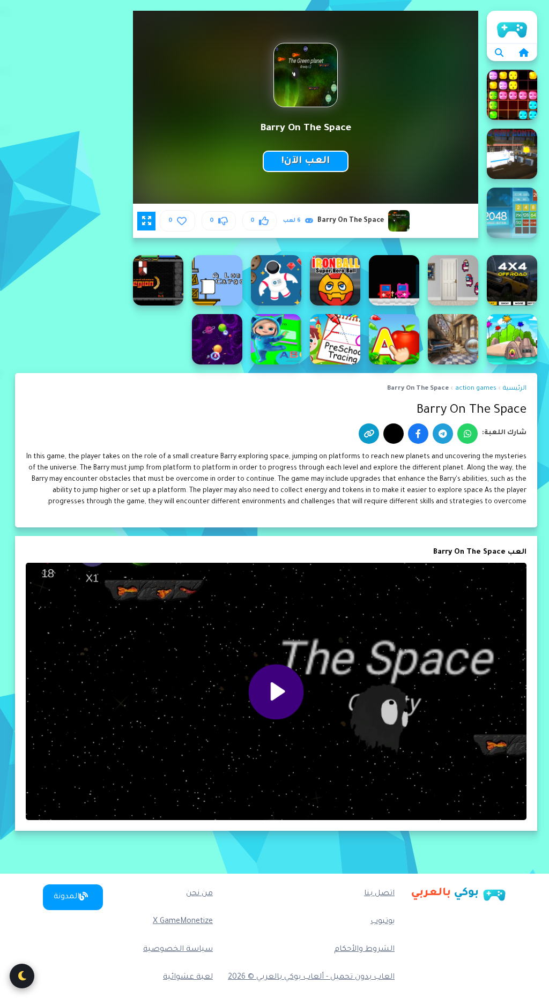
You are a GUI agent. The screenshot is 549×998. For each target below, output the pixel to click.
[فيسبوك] (418, 433)
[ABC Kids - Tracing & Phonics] (394, 339)
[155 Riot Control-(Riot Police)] (512, 154)
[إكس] (393, 433)
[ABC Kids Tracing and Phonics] (335, 339)
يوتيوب (382, 922)
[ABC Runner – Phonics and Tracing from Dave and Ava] (276, 339)
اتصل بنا (379, 894)
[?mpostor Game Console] (394, 280)
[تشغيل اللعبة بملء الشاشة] (146, 221)
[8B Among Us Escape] (453, 280)
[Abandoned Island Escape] (512, 339)
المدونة (66, 897)
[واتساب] (467, 433)
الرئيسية (512, 27)
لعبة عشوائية (188, 977)
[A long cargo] (217, 280)
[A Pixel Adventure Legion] (158, 280)
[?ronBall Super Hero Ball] (335, 280)
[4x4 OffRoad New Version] (512, 280)
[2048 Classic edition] (512, 213)
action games (475, 388)
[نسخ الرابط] (369, 433)
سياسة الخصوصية (178, 949)
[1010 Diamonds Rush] (512, 95)
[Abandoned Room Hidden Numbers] (453, 339)
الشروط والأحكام (364, 949)
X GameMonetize (183, 922)
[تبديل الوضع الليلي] (22, 976)
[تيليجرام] (443, 433)
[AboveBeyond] (217, 339)
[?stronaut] (276, 280)
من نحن (199, 894)
